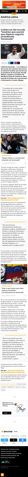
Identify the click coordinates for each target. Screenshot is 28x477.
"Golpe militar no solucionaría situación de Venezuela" (13, 159)
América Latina (7, 155)
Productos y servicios (6, 451)
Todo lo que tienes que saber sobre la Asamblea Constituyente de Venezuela (13, 290)
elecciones (18, 387)
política (23, 387)
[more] (25, 163)
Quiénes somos (4, 449)
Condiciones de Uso (14, 449)
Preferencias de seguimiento (8, 457)
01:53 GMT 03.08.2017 (6, 42)
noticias (3, 390)
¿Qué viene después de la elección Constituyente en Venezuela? (13, 371)
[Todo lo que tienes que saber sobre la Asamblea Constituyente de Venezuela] (14, 274)
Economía (23, 436)
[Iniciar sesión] (19, 11)
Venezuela (3, 387)
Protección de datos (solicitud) (8, 455)
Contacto (14, 451)
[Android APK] (5, 462)
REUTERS (4, 60)
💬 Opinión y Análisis (21, 384)
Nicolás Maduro (10, 387)
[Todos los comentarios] (2, 474)
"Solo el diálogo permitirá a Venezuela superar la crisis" (13, 199)
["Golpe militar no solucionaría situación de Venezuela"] (14, 144)
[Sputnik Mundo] (5, 11)
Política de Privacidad (6, 453)
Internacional (12, 384)
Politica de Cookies (16, 453)
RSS (18, 455)
